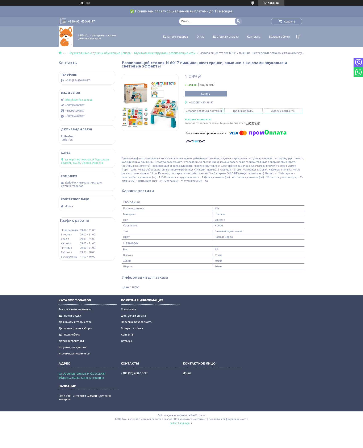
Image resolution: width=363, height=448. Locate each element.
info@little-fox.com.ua (78, 99)
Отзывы (126, 340)
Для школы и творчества (75, 321)
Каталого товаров (175, 36)
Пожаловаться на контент (190, 419)
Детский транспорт (71, 340)
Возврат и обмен (132, 328)
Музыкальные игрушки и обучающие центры (100, 53)
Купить (205, 93)
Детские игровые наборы (75, 328)
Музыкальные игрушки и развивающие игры (165, 53)
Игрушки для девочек (73, 347)
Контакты (253, 36)
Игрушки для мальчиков (74, 353)
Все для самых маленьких (75, 309)
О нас (200, 36)
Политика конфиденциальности (228, 419)
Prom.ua (200, 415)
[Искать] (238, 21)
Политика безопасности (136, 321)
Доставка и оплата (226, 36)
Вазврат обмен (279, 36)
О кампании (128, 309)
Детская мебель (69, 334)
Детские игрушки (70, 315)
